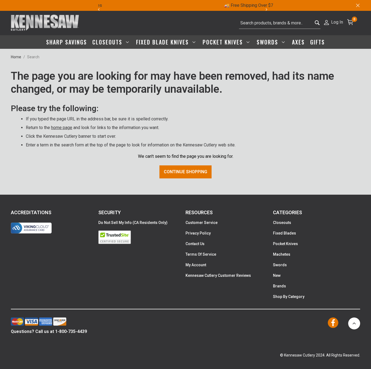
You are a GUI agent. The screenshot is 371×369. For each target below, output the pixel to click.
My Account (196, 265)
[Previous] (98, 9)
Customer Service (202, 222)
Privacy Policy (198, 233)
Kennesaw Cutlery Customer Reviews (218, 275)
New (277, 275)
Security (109, 212)
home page (61, 127)
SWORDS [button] (268, 42)
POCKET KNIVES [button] (224, 42)
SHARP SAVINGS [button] (66, 42)
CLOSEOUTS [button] (108, 42)
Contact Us (195, 244)
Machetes (281, 254)
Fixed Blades (284, 233)
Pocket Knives (285, 244)
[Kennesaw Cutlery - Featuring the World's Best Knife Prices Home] (45, 23)
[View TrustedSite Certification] (142, 237)
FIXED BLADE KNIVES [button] (163, 42)
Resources (199, 212)
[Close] (357, 5)
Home (16, 57)
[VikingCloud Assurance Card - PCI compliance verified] (31, 228)
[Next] (269, 9)
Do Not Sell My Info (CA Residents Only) (133, 222)
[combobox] (279, 23)
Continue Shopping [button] (185, 171)
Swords (280, 265)
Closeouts (282, 222)
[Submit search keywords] (317, 23)
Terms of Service (201, 254)
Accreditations (31, 212)
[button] (333, 21)
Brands (279, 286)
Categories (287, 212)
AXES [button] (298, 42)
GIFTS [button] (317, 42)
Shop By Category (288, 296)
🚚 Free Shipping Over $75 (188, 5)
